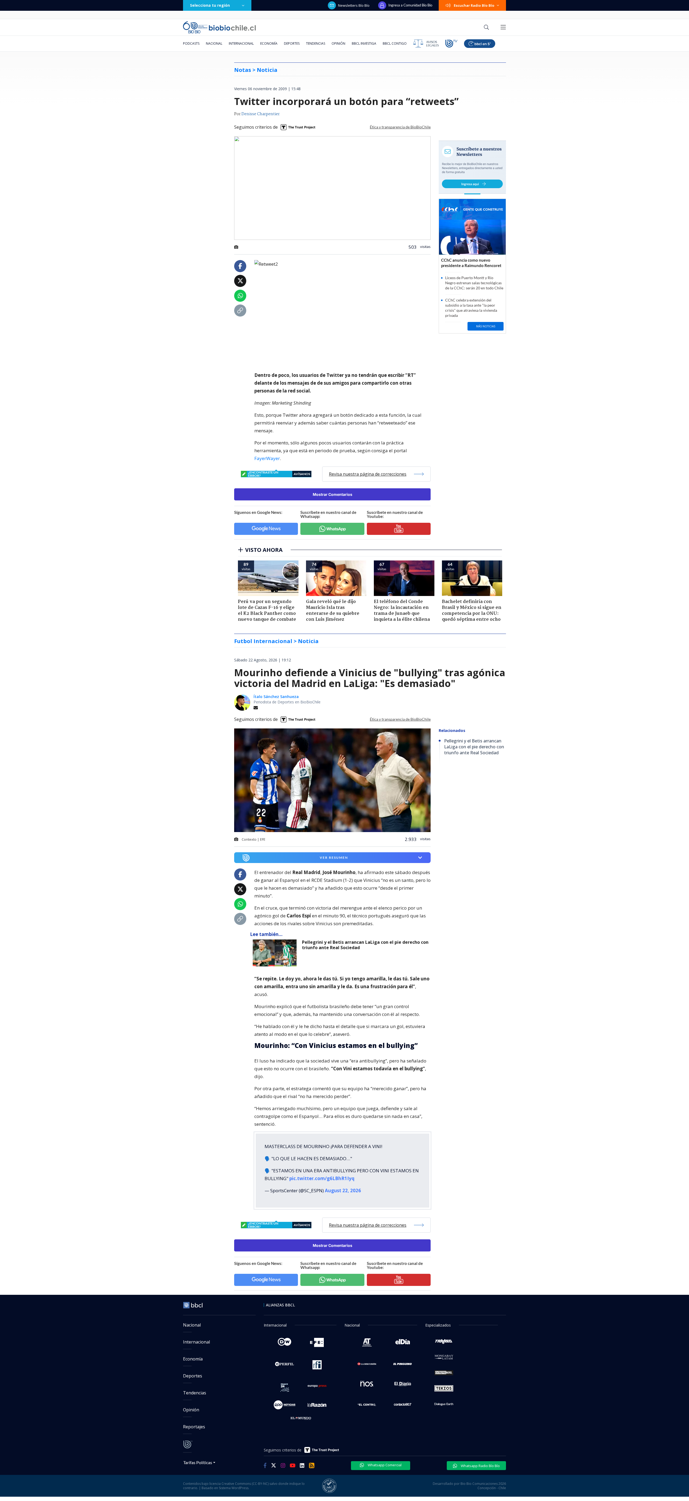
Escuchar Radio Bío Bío (474, 5)
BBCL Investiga (364, 43)
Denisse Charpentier (260, 114)
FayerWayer (267, 458)
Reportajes (194, 1427)
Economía (268, 43)
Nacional (214, 43)
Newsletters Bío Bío (354, 5)
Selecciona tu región (210, 5)
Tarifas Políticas (197, 1462)
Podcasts (191, 43)
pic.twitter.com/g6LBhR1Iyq (321, 1178)
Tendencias (315, 43)
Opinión (338, 43)
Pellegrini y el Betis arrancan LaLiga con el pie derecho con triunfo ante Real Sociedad (365, 945)
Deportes (292, 43)
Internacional (241, 43)
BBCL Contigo (395, 43)
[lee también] (276, 952)
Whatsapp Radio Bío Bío (480, 1465)
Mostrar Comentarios (332, 494)
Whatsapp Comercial (384, 1465)
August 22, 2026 (343, 1190)
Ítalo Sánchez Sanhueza (276, 696)
